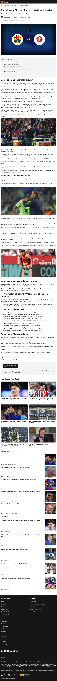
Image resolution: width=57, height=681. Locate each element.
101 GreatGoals (7, 17)
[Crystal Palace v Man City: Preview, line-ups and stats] (50, 554)
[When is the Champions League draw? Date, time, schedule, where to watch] (14, 434)
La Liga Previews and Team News (20, 5)
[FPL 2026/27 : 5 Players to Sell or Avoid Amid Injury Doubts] (50, 583)
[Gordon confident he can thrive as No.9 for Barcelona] (42, 434)
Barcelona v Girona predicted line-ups (12, 66)
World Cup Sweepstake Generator (37, 604)
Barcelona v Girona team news (11, 64)
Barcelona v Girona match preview (12, 62)
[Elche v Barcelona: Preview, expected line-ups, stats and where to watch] (50, 484)
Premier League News (6, 623)
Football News (4, 621)
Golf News (3, 639)
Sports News (32, 606)
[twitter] (5, 651)
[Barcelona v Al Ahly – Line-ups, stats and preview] (50, 508)
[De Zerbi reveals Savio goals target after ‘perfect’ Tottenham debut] (50, 568)
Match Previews (7, 5)
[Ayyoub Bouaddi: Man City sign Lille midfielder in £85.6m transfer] (42, 412)
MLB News (3, 641)
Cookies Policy (4, 609)
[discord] (17, 651)
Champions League (45, 92)
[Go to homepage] (4, 1)
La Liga (51, 84)
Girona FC (15, 359)
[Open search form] (51, 2)
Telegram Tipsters (34, 611)
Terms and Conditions (6, 611)
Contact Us (3, 604)
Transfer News (33, 601)
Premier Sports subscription (9, 304)
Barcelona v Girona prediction (11, 73)
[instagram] (8, 651)
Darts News (3, 636)
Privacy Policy (4, 606)
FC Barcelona (6, 359)
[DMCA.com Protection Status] (24, 675)
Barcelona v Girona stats (9, 71)
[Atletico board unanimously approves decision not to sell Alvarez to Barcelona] (14, 389)
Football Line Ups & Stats (35, 609)
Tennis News (4, 644)
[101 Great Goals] (28, 658)
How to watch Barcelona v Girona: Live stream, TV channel (17, 69)
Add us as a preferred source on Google (14, 20)
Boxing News (4, 634)
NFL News (3, 631)
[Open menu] (55, 2)
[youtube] (11, 651)
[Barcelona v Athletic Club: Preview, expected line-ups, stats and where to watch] (14, 412)
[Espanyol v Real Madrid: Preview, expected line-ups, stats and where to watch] (50, 496)
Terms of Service (5, 614)
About (2, 601)
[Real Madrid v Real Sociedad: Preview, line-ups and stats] (50, 471)
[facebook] (2, 651)
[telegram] (14, 651)
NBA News (3, 628)
